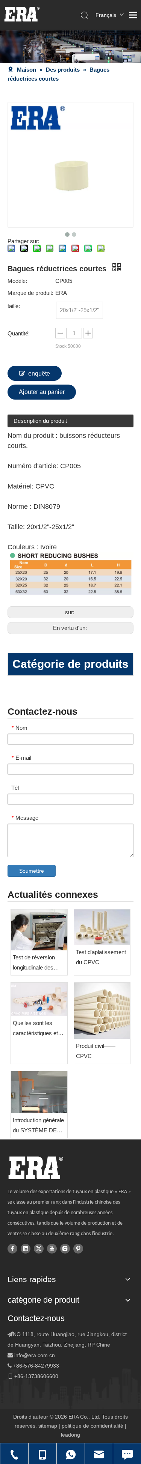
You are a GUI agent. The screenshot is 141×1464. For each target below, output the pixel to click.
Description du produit (40, 421)
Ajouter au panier (42, 392)
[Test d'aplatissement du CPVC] (102, 927)
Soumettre (31, 871)
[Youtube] (52, 1248)
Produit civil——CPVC (95, 1051)
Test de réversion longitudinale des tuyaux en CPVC (34, 963)
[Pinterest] (78, 1248)
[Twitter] (39, 1248)
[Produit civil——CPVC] (102, 1011)
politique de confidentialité (92, 1426)
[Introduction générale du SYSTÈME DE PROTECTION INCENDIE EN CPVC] (39, 1092)
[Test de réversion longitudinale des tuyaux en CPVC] (39, 930)
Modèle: (17, 281)
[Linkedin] (25, 1248)
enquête (39, 373)
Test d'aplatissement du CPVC (101, 957)
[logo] (36, 1168)
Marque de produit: (30, 293)
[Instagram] (65, 1248)
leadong (70, 1435)
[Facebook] (12, 1248)
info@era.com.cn (34, 1355)
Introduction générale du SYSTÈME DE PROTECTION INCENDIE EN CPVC (38, 1126)
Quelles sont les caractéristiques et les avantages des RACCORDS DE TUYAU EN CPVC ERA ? (35, 1029)
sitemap (47, 1426)
